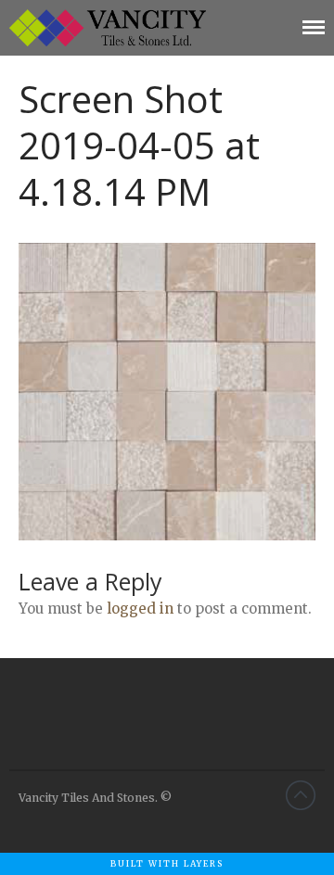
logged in (140, 608)
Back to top (300, 795)
